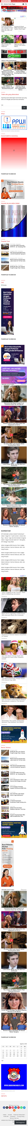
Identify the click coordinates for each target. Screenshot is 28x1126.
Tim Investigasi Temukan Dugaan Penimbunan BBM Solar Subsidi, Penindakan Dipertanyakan (18, 787)
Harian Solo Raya (9, 4)
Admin (2, 545)
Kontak (10, 1114)
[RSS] (14, 1110)
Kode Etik (6, 1116)
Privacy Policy (20, 1116)
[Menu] (2, 4)
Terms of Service (14, 1118)
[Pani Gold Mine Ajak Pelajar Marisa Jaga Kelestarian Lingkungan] (5, 795)
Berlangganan (20, 1122)
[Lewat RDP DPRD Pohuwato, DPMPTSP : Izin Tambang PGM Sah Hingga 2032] (5, 246)
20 (14, 1054)
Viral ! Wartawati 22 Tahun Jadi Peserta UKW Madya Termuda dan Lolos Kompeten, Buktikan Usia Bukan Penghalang (18, 780)
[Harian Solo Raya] (14, 1105)
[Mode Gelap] (23, 4)
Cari (2, 105)
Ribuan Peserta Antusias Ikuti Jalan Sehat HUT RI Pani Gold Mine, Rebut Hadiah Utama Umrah (17, 260)
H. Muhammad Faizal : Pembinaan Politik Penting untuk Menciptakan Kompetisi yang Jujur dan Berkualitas (18, 801)
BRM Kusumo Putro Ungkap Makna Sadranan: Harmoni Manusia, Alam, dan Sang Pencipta (13, 547)
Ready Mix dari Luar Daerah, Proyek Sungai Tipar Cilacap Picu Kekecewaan (17, 267)
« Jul (2, 1060)
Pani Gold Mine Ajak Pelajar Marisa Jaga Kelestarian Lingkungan (17, 794)
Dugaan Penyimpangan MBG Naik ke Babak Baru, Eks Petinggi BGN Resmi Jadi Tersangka (17, 815)
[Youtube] (18, 1107)
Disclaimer (13, 1116)
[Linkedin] (15, 1107)
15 (21, 1052)
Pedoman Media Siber (19, 1114)
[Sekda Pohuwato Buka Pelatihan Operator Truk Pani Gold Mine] (5, 809)
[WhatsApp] (21, 1107)
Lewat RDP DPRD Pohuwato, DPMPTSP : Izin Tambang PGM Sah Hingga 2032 (17, 246)
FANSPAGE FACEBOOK (8, 174)
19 (10, 1054)
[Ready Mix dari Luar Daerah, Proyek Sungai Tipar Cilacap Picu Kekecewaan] (5, 268)
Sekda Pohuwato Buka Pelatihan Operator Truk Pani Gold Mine (17, 808)
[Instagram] (13, 1107)
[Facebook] (4, 1107)
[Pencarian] (26, 4)
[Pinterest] (10, 1107)
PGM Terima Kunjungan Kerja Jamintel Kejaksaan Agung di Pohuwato (17, 253)
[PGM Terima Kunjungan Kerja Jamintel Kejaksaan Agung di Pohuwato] (5, 253)
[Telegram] (24, 1107)
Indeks (4, 1114)
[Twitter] (7, 1107)
